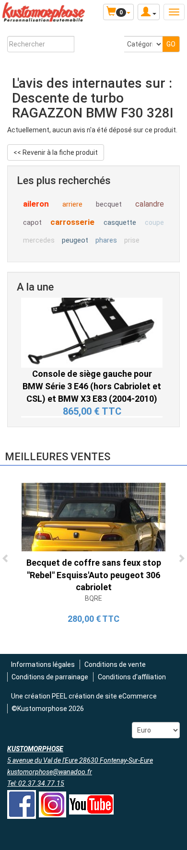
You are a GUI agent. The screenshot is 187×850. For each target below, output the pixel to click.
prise (132, 240)
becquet (109, 204)
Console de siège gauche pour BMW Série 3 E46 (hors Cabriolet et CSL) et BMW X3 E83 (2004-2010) (92, 370)
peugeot (75, 240)
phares (106, 240)
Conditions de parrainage (50, 677)
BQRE (93, 598)
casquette (120, 222)
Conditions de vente (115, 664)
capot (32, 222)
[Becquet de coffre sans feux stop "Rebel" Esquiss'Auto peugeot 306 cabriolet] (93, 516)
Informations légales (43, 664)
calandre (149, 204)
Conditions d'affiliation (132, 677)
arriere (72, 204)
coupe (154, 222)
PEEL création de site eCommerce (104, 696)
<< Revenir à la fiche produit (55, 152)
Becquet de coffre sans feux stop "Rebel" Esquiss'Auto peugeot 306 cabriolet (93, 575)
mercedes (39, 240)
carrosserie (72, 222)
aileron (36, 204)
